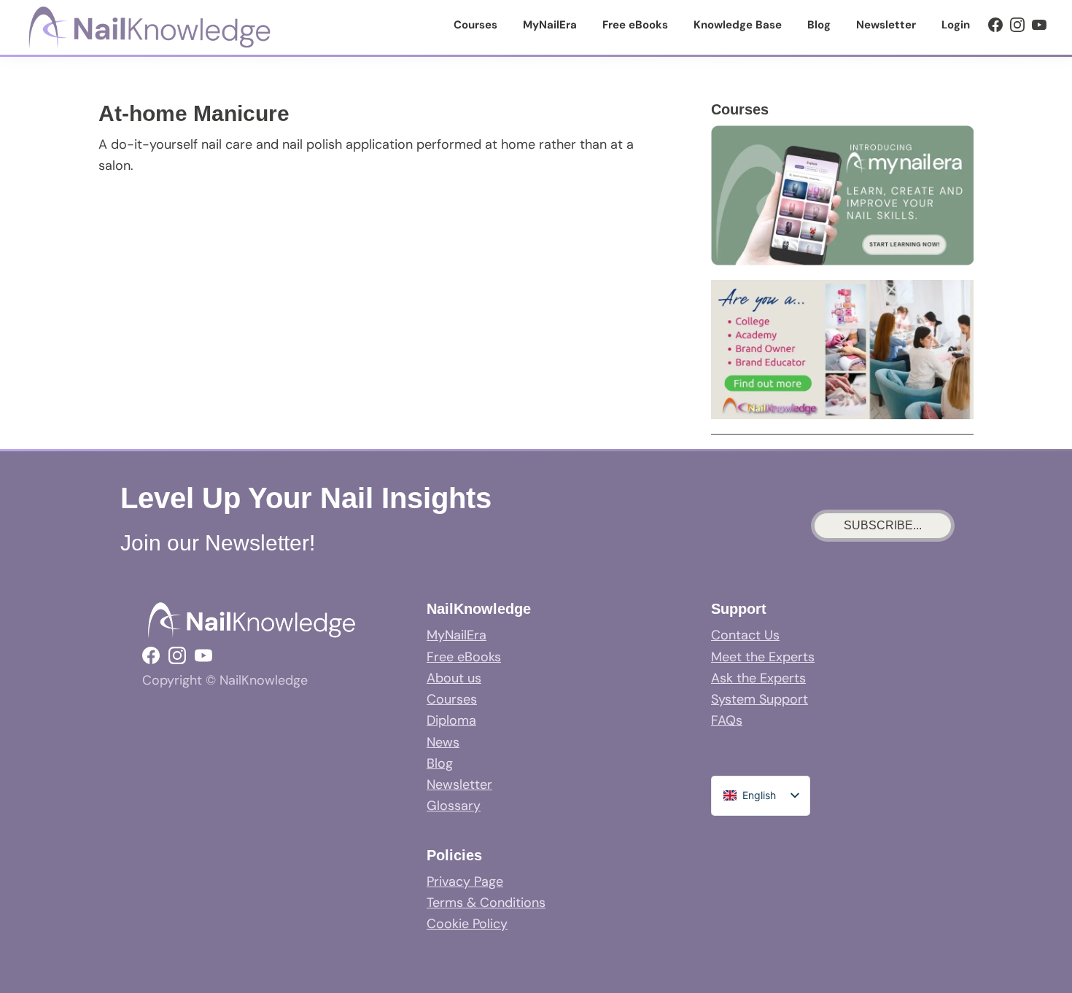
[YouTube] (1039, 24)
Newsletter (459, 784)
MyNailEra (456, 635)
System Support (759, 699)
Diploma (451, 720)
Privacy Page (465, 881)
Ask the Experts (758, 678)
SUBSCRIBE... (883, 525)
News (443, 742)
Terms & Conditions (486, 902)
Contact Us (745, 635)
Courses (452, 699)
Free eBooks (464, 657)
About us (454, 678)
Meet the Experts (763, 657)
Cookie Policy (467, 923)
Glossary (454, 805)
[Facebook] (995, 24)
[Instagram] (1017, 24)
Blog (440, 763)
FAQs (726, 720)
